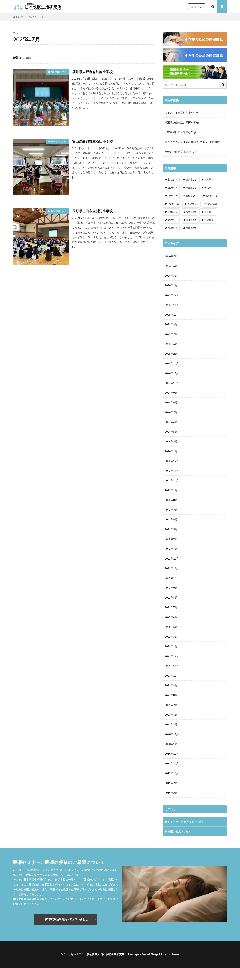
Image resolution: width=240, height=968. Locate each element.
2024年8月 (171, 402)
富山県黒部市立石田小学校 (92, 141)
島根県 (191, 212)
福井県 (173, 203)
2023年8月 (171, 500)
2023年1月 (171, 548)
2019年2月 (171, 792)
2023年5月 (171, 529)
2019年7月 (171, 782)
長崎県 (173, 228)
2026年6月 (171, 265)
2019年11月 (172, 763)
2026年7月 (171, 256)
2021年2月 (171, 724)
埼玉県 (191, 187)
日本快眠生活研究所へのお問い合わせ (65, 919)
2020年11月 (172, 734)
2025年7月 (171, 334)
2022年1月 (171, 646)
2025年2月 (171, 353)
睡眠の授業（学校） (59, 72)
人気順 (27, 57)
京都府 (173, 212)
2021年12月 (172, 656)
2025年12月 (172, 295)
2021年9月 (171, 685)
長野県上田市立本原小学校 (180, 151)
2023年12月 (172, 461)
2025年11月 (172, 304)
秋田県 (209, 179)
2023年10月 (172, 480)
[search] (223, 85)
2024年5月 (171, 431)
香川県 (191, 220)
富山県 (191, 195)
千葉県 (209, 187)
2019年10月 (172, 773)
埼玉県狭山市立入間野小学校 (182, 122)
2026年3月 (171, 275)
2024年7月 (171, 412)
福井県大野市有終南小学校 (92, 72)
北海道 (173, 179)
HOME (19, 17)
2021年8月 (171, 695)
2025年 (32, 17)
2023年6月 (171, 519)
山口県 (209, 212)
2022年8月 (171, 597)
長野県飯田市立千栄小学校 (180, 132)
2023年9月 (171, 490)
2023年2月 (171, 539)
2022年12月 (172, 558)
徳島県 (173, 220)
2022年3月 (171, 636)
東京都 (173, 195)
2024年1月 (171, 451)
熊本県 (191, 228)
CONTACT (196, 6)
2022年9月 (171, 587)
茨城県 (173, 187)
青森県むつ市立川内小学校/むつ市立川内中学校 (193, 142)
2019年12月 (172, 753)
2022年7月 (171, 607)
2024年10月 (172, 382)
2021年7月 (171, 704)
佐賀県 (209, 220)
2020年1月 (171, 743)
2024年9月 (171, 392)
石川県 (211, 195)
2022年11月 (172, 568)
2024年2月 (171, 441)
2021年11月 (172, 665)
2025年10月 (172, 314)
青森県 (191, 179)
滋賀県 (212, 203)
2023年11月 (172, 470)
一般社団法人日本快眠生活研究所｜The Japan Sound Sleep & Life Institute (131, 954)
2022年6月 (171, 617)
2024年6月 (171, 421)
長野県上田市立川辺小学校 (92, 211)
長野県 (193, 203)
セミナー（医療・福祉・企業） (186, 821)
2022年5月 (171, 626)
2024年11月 (172, 373)
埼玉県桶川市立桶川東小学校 (182, 112)
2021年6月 (171, 714)
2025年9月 (171, 324)
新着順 (17, 57)
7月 (44, 17)
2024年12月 (172, 363)
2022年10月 (172, 578)
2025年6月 (171, 343)
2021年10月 (172, 675)
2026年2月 (171, 285)
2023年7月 (171, 509)
